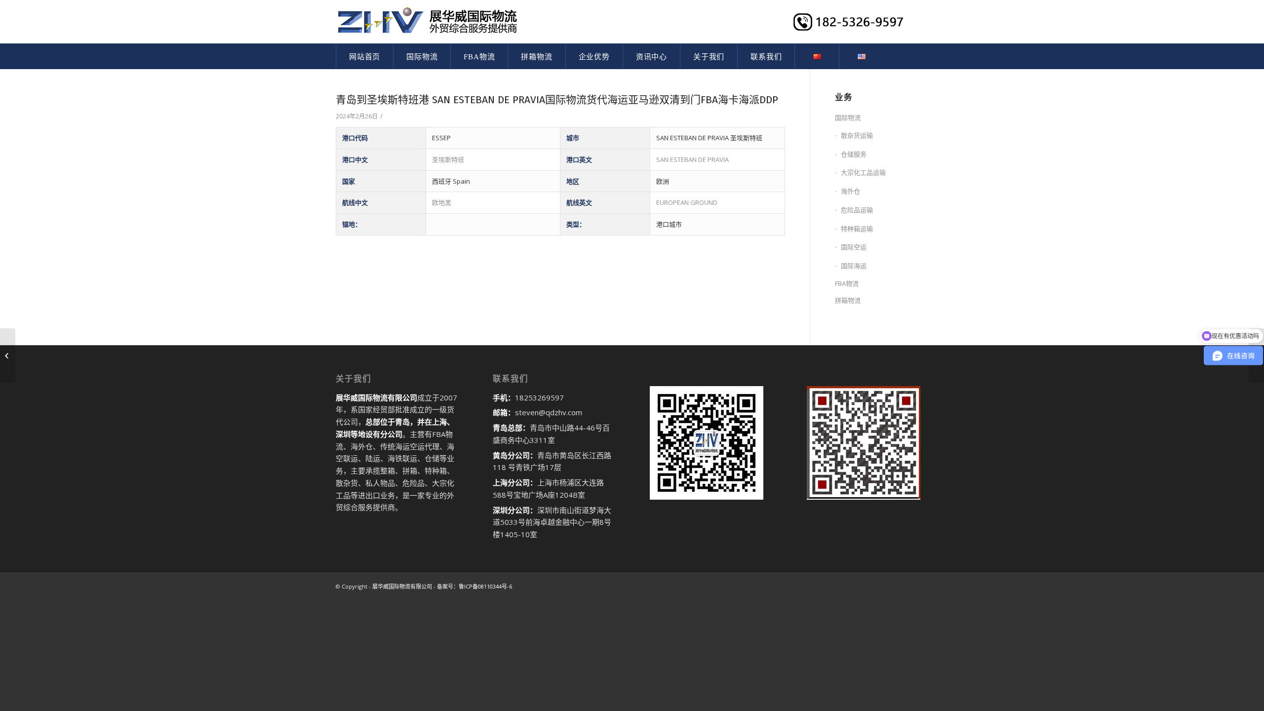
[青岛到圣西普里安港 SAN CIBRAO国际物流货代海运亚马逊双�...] (7, 355)
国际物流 (848, 117)
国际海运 (854, 265)
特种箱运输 (857, 228)
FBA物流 (847, 283)
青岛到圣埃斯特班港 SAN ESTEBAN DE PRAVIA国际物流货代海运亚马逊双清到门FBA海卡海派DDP (557, 99)
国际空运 (854, 246)
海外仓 (850, 191)
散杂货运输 (857, 135)
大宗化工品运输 (863, 172)
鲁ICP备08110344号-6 (485, 586)
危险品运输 (857, 209)
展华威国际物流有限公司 (402, 586)
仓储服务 (854, 154)
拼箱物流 (848, 300)
